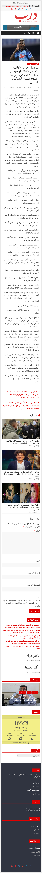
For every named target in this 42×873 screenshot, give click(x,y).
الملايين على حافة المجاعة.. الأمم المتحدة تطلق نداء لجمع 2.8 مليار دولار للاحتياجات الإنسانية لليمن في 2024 (22, 394)
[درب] (38, 33)
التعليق (37, 531)
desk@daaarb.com (32, 809)
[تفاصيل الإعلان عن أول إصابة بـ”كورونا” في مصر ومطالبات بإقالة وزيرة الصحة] (21, 420)
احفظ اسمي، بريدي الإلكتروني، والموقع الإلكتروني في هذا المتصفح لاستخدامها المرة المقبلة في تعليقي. (21, 603)
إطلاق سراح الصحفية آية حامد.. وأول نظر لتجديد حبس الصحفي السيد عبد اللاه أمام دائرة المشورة (21, 507)
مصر (29, 692)
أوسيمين (9, 87)
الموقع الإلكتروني (33, 585)
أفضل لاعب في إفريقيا (18, 87)
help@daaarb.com (32, 811)
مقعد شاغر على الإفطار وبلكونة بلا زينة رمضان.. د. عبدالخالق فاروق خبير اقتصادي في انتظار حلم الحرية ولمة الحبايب (20, 698)
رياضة (29, 64)
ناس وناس (22, 692)
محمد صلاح (33, 90)
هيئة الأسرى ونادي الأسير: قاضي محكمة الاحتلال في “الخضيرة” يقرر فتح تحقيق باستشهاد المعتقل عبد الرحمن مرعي (21, 405)
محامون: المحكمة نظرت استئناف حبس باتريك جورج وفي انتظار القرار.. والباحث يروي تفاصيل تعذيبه (21, 474)
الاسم (37, 561)
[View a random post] (24, 33)
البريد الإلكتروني (33, 573)
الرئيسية (35, 64)
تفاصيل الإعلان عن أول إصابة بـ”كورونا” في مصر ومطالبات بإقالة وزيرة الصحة (22, 442)
